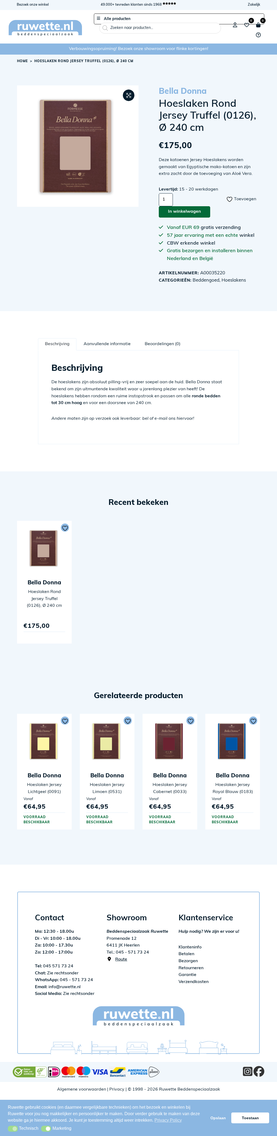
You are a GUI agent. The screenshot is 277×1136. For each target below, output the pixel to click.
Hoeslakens (234, 280)
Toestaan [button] (250, 1118)
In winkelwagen (184, 211)
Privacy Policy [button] (168, 1120)
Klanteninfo (190, 947)
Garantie (187, 975)
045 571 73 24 (54, 966)
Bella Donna (183, 92)
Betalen (186, 954)
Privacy (116, 1089)
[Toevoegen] (65, 528)
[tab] (57, 344)
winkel (246, 235)
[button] (128, 95)
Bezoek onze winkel (33, 4)
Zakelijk (254, 4)
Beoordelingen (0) (162, 344)
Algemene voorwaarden (81, 1089)
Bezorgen (188, 961)
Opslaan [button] (218, 1118)
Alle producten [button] (117, 19)
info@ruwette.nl (58, 987)
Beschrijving (57, 344)
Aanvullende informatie (107, 344)
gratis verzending (221, 227)
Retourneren (191, 968)
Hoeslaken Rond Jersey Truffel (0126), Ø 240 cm (44, 599)
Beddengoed (206, 280)
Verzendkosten (194, 982)
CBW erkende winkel (191, 243)
